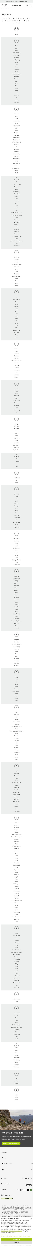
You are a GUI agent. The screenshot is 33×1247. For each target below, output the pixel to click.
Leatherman (16, 548)
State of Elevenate (16, 900)
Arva (16, 83)
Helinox (16, 433)
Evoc (16, 335)
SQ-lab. (16, 898)
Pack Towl (16, 714)
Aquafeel (16, 76)
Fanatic (17, 353)
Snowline (16, 874)
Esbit (16, 328)
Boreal (16, 166)
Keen (16, 508)
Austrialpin (16, 102)
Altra (16, 67)
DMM (16, 269)
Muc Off (16, 628)
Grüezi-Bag (16, 410)
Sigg (16, 858)
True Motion (16, 982)
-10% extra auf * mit (16, 1)
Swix (16, 921)
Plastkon (16, 738)
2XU (16, 34)
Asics (16, 86)
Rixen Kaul (16, 790)
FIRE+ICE (16, 365)
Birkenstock (16, 137)
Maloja (16, 581)
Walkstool (16, 1055)
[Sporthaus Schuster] (16, 5)
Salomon (16, 825)
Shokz (16, 853)
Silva (16, 860)
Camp (16, 189)
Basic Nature (16, 121)
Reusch (16, 785)
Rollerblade (16, 801)
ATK (16, 97)
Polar (16, 745)
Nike (16, 651)
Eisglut (16, 311)
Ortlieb (16, 693)
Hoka (16, 440)
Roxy (16, 808)
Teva (16, 947)
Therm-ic (16, 957)
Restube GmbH (16, 783)
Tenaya (16, 942)
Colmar (17, 227)
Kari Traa (16, 503)
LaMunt (16, 541)
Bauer (16, 123)
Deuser (17, 259)
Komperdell (16, 522)
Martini (16, 592)
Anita (16, 71)
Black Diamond (16, 142)
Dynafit (17, 285)
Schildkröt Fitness (16, 834)
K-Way (16, 496)
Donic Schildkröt (16, 276)
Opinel (16, 686)
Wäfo (16, 1050)
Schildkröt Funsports (16, 837)
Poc (16, 743)
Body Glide (17, 156)
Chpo (16, 210)
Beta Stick (16, 135)
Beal (16, 130)
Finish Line (16, 363)
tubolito (16, 987)
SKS (16, 867)
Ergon (16, 325)
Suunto (17, 914)
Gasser (16, 391)
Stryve (16, 907)
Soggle (16, 877)
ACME (16, 48)
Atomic (16, 100)
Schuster (16, 841)
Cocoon (16, 220)
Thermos (16, 961)
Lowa (16, 562)
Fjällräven (16, 370)
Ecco (16, 302)
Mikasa (16, 611)
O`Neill (16, 700)
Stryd (16, 905)
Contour (16, 234)
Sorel (16, 879)
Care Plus (16, 194)
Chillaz (16, 208)
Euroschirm (16, 330)
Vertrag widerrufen (7, 1198)
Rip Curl (16, 787)
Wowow (16, 1064)
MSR (16, 625)
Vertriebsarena (16, 1025)
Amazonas (16, 69)
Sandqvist (16, 827)
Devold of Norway (16, 264)
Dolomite (16, 274)
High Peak (16, 438)
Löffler (16, 555)
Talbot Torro (16, 935)
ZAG (16, 1095)
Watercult (16, 1057)
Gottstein (16, 403)
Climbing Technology (16, 215)
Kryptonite (16, 527)
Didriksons (16, 266)
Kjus (16, 513)
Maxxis (16, 595)
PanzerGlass (16, 721)
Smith (16, 872)
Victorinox (16, 1029)
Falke (16, 351)
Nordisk (16, 661)
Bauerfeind (16, 125)
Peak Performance (16, 726)
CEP (16, 203)
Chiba (16, 205)
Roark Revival (16, 792)
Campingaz (16, 191)
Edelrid (16, 304)
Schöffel (16, 839)
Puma (16, 759)
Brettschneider (16, 168)
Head (16, 431)
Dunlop (17, 283)
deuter (16, 262)
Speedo (16, 893)
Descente (16, 257)
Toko (16, 968)
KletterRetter (16, 517)
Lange (16, 543)
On (16, 682)
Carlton (16, 196)
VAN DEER (16, 1013)
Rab (16, 771)
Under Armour (16, 999)
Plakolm (16, 736)
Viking (16, 1032)
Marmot (16, 590)
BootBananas (16, 163)
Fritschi (16, 375)
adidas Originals (16, 53)
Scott (16, 844)
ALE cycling (16, 60)
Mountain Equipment (16, 621)
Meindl (16, 602)
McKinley (16, 597)
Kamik (16, 501)
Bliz (16, 147)
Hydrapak (16, 447)
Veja (16, 1020)
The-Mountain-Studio (16, 952)
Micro (16, 609)
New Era (16, 649)
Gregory (16, 405)
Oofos (16, 684)
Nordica (16, 658)
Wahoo (16, 1053)
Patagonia (16, 724)
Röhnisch (16, 799)
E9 (16, 297)
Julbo (16, 482)
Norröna (16, 663)
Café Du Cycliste (16, 184)
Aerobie (16, 57)
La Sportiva (16, 538)
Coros (16, 238)
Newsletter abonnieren (10, 1143)
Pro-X (16, 754)
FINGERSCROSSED (16, 360)
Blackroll (16, 144)
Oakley (16, 677)
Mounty (16, 623)
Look (16, 557)
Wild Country (16, 1060)
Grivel (16, 407)
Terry (16, 945)
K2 (16, 499)
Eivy (16, 316)
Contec (16, 231)
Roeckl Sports (16, 794)
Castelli (16, 201)
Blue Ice (16, 151)
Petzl (16, 729)
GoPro (16, 398)
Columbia (16, 229)
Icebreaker (16, 461)
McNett (16, 599)
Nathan (17, 642)
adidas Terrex (16, 55)
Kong (16, 524)
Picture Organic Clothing (16, 731)
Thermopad (16, 959)
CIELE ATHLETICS (16, 212)
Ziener (16, 1099)
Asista (16, 88)
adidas (16, 50)
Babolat (16, 114)
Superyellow (16, 912)
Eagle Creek (16, 299)
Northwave (17, 665)
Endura (17, 320)
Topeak (17, 973)
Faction (16, 349)
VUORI (16, 1039)
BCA (16, 128)
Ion (16, 464)
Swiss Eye (16, 919)
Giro (16, 393)
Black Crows (16, 140)
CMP (16, 217)
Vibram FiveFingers (16, 1027)
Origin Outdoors (16, 691)
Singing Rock (16, 865)
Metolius (16, 607)
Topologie (16, 975)
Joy (16, 480)
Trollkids (16, 980)
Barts (16, 118)
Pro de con (16, 752)
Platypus (16, 740)
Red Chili (16, 773)
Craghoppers (16, 245)
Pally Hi (16, 719)
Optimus (16, 689)
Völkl (16, 1036)
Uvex (16, 1001)
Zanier (16, 1097)
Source (16, 881)
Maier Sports (16, 578)
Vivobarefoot (16, 1034)
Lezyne (17, 553)
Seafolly (16, 848)
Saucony (16, 830)
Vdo (16, 1017)
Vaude (16, 1015)
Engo (16, 323)
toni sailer (16, 971)
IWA (16, 466)
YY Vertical (16, 1083)
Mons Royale (16, 614)
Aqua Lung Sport (16, 74)
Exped (16, 337)
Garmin (16, 388)
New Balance (16, 646)
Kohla (16, 520)
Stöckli (16, 903)
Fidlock (17, 358)
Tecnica (16, 940)
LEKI (16, 550)
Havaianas (16, 428)
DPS (16, 278)
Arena (16, 81)
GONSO (16, 396)
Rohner (16, 797)
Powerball (16, 747)
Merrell (16, 604)
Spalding (16, 886)
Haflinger (16, 424)
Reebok (16, 776)
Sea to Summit (16, 846)
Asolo (16, 90)
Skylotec (16, 870)
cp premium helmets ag (16, 241)
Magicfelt (16, 576)
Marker (16, 588)
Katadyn (16, 506)
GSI (17, 412)
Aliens (16, 62)
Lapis (16, 545)
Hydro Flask (16, 450)
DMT (16, 271)
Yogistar (16, 1081)
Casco (16, 198)
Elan (16, 318)
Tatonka (16, 938)
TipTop (16, 966)
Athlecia (16, 95)
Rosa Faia (16, 804)
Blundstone (16, 154)
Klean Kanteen (17, 515)
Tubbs (16, 985)
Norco (16, 656)
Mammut (16, 583)
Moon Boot (16, 618)
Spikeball (16, 895)
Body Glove (16, 158)
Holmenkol (16, 442)
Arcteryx (16, 79)
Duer (16, 281)
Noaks (16, 654)
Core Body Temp (16, 236)
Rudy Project (16, 811)
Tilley (16, 964)
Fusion (16, 377)
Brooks (16, 170)
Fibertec (16, 356)
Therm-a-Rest (16, 954)
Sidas (16, 855)
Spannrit (16, 888)
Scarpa (16, 832)
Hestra (16, 435)
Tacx (16, 933)
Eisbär (16, 309)
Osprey (17, 698)
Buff (16, 173)
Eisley (16, 313)
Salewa (16, 822)
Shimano (16, 851)
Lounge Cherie (16, 560)
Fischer (16, 367)
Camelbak (16, 187)
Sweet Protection (16, 917)
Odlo (16, 679)
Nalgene (16, 639)
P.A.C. (16, 712)
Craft (16, 243)
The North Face (16, 949)
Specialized (16, 891)
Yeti (16, 1078)
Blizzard (16, 149)
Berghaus (16, 133)
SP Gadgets (16, 884)
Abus (16, 46)
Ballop (16, 116)
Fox (17, 372)
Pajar (16, 717)
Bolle (16, 161)
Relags (16, 780)
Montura (16, 616)
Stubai (16, 910)
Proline (16, 757)
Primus (16, 750)
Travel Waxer (16, 978)
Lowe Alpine (16, 564)
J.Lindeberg (16, 477)
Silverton (16, 863)
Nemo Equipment (16, 644)
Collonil (16, 224)
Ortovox (16, 696)
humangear (16, 445)
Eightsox (16, 306)
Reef (16, 778)
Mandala (16, 585)
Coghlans (16, 222)
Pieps (16, 733)
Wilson (16, 1062)
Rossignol (16, 806)
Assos (16, 93)
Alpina (16, 64)
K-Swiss (16, 494)
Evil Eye (16, 332)
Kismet (16, 510)
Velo (16, 1022)
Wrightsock (16, 1067)
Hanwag (16, 426)
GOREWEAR (16, 400)
